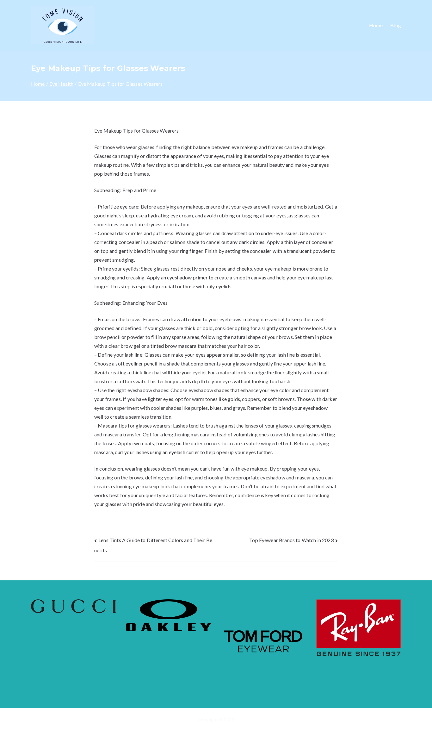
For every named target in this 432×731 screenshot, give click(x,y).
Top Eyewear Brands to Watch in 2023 (291, 540)
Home (376, 25)
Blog (395, 25)
